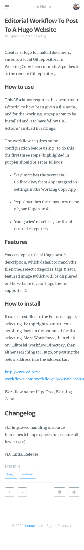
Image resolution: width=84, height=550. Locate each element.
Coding (41, 36)
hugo (11, 474)
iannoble (32, 525)
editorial (27, 474)
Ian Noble (42, 6)
